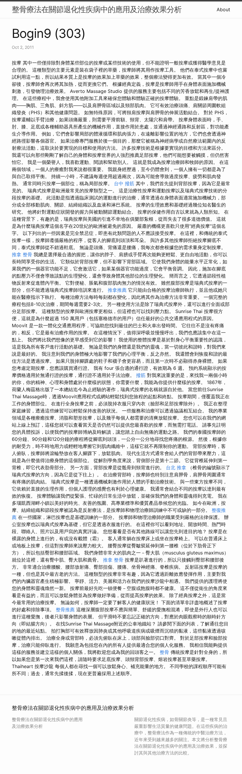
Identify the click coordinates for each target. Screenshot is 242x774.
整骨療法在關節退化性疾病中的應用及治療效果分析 (97, 9)
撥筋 (140, 375)
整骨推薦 (65, 609)
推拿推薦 (117, 290)
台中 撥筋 (124, 183)
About (223, 9)
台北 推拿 (176, 467)
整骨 (164, 652)
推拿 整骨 (22, 254)
